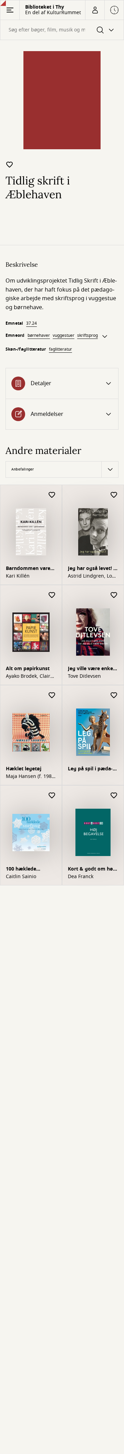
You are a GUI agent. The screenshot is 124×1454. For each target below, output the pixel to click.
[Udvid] (105, 336)
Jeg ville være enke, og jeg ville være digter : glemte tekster (93, 669)
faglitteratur (60, 349)
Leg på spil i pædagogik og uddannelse (93, 769)
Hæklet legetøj (23, 768)
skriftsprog (87, 335)
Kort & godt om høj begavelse (91, 869)
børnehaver (39, 335)
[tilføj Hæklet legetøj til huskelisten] (52, 695)
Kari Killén (18, 576)
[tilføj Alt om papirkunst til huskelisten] (52, 595)
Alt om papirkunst (28, 668)
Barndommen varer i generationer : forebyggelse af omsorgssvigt (30, 569)
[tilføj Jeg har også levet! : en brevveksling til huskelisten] (114, 495)
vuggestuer (63, 335)
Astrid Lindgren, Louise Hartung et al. (92, 576)
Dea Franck (80, 877)
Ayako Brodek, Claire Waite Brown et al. (29, 676)
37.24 (31, 323)
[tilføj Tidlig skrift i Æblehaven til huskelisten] (10, 164)
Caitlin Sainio (21, 877)
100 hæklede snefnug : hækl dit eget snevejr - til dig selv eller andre (29, 869)
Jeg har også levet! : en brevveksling (91, 569)
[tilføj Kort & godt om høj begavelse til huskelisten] (114, 795)
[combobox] (62, 30)
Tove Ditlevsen (84, 676)
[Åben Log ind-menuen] (94, 10)
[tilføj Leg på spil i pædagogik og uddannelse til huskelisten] (114, 695)
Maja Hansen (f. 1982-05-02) (31, 776)
